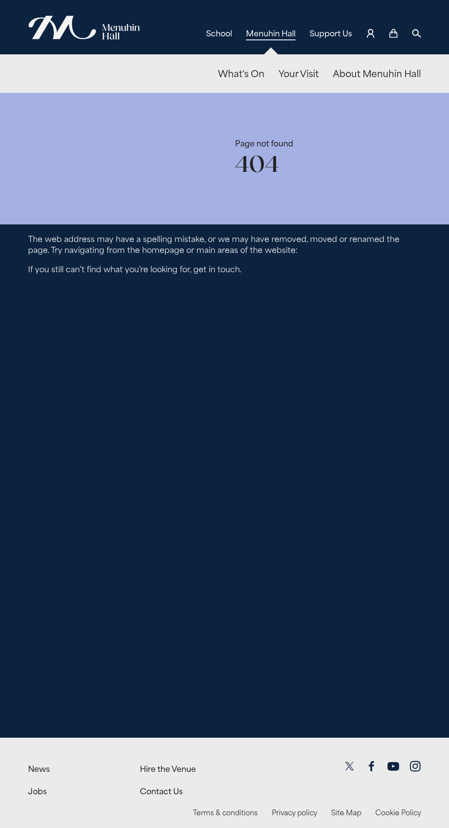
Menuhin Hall (271, 33)
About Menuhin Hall (377, 73)
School (219, 33)
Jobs (37, 791)
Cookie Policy (398, 813)
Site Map (346, 813)
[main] (224, 403)
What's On (241, 73)
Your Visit (298, 73)
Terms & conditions (225, 813)
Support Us (331, 33)
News (39, 769)
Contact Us (161, 791)
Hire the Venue (168, 769)
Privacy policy (294, 813)
